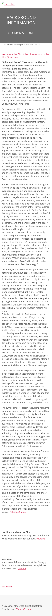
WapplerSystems (24, 609)
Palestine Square (18, 511)
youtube (41, 538)
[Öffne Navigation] (46, 4)
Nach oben (7, 586)
